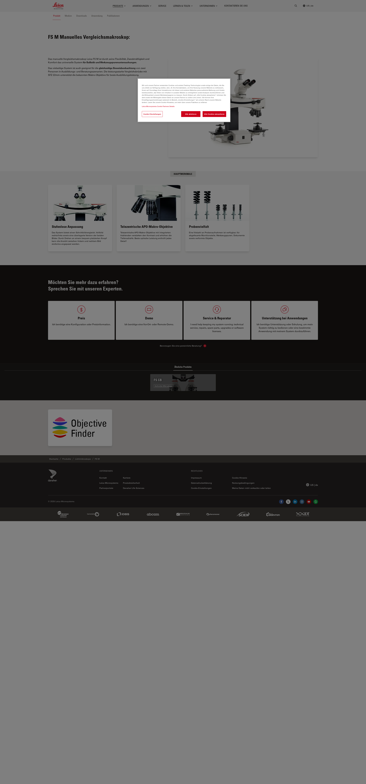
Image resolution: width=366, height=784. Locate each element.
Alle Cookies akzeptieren (214, 114)
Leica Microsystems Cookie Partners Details (158, 106)
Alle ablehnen (190, 114)
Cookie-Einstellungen (152, 114)
